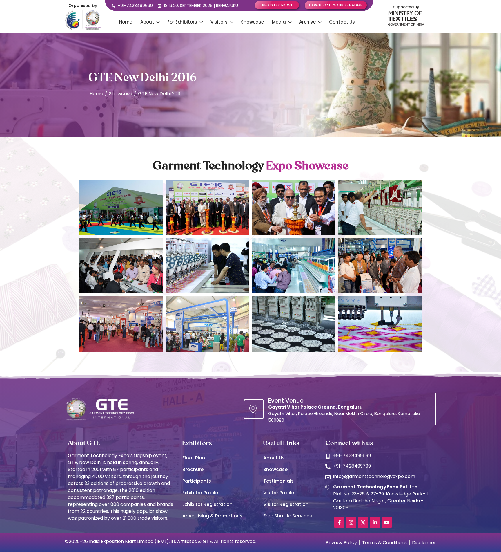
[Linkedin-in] (375, 522)
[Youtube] (387, 522)
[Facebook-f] (339, 522)
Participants (196, 481)
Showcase (252, 22)
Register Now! (277, 5)
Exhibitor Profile (200, 492)
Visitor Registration (285, 504)
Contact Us (342, 22)
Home (125, 22)
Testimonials (278, 481)
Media (279, 22)
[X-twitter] (363, 522)
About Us (274, 457)
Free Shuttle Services (287, 516)
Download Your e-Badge (335, 5)
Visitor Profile (278, 492)
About (147, 22)
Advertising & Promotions (212, 516)
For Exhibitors (182, 22)
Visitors (219, 22)
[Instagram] (351, 522)
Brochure (193, 469)
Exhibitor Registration (207, 504)
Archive (307, 22)
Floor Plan (193, 457)
